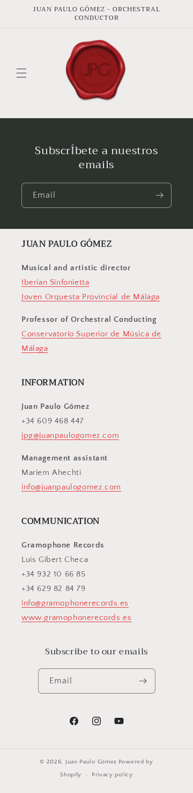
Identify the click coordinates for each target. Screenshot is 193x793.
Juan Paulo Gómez (91, 762)
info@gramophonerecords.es (75, 603)
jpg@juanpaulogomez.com (70, 435)
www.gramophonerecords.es (76, 617)
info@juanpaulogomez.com (71, 487)
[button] (21, 73)
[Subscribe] (159, 195)
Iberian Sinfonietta (55, 282)
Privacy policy (112, 775)
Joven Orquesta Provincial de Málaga (90, 296)
